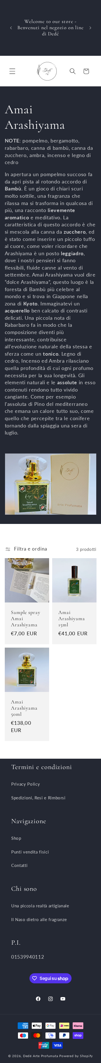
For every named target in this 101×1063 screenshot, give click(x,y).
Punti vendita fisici (30, 851)
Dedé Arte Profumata (40, 1056)
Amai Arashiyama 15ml (71, 618)
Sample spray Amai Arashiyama (25, 618)
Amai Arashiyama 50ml (24, 708)
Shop (16, 838)
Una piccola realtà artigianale (40, 905)
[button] (12, 71)
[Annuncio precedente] (11, 28)
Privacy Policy (25, 783)
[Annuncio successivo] (90, 28)
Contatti (19, 865)
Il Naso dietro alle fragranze (39, 919)
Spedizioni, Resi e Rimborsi (38, 797)
